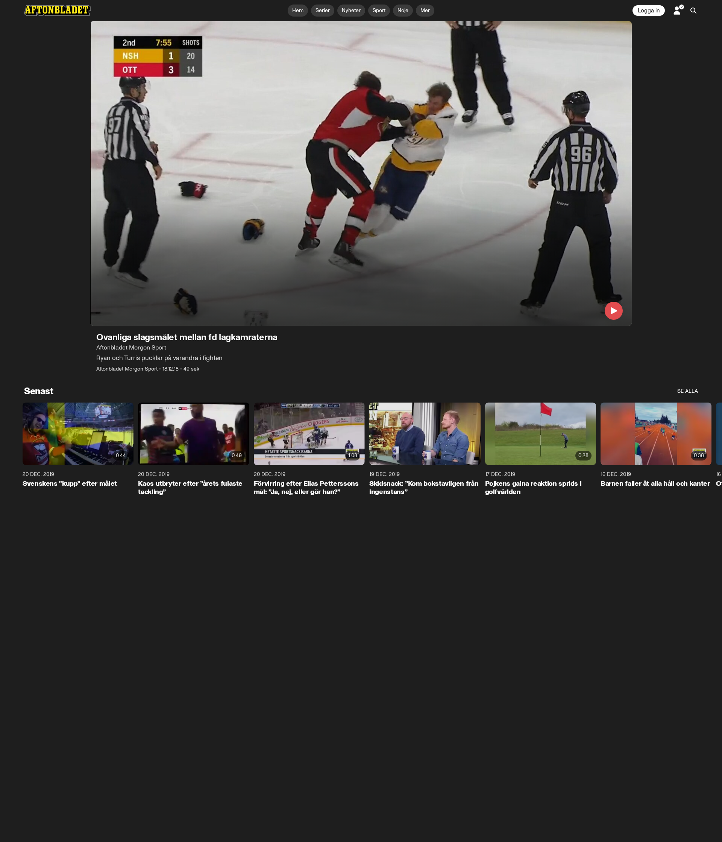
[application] (361, 173)
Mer (425, 10)
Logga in (649, 10)
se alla (687, 391)
